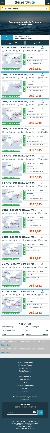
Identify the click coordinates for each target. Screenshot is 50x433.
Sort (38, 43)
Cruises (4, 341)
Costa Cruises (24, 341)
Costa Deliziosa (38, 341)
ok (41, 412)
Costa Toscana (25, 371)
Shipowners (12, 341)
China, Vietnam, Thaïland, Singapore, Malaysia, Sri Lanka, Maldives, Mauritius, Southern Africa (19, 74)
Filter (14, 43)
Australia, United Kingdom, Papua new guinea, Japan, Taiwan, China (19, 47)
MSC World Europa (25, 365)
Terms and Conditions (25, 385)
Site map (25, 391)
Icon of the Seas (25, 368)
